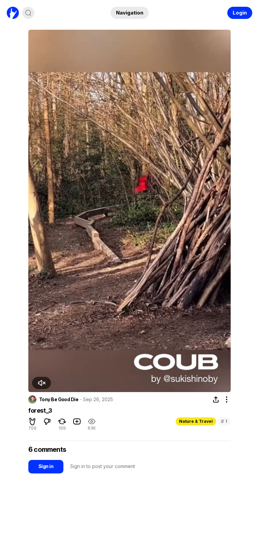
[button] (41, 383)
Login (240, 12)
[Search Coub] (28, 13)
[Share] (216, 399)
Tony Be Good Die (58, 399)
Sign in (45, 466)
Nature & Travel (196, 421)
